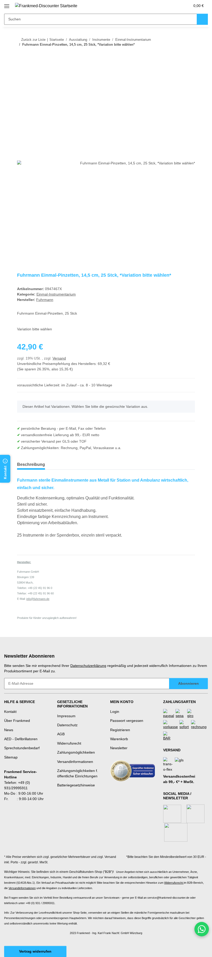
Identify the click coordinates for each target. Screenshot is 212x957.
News (8, 730)
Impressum (66, 716)
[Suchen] (202, 19)
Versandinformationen (75, 762)
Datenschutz (67, 725)
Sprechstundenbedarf (22, 748)
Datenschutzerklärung (88, 666)
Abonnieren (188, 683)
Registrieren (120, 730)
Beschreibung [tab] (31, 464)
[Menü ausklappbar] (6, 4)
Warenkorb (119, 739)
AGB (61, 734)
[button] (165, 6)
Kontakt (10, 711)
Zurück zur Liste (33, 40)
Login (114, 711)
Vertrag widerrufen (35, 951)
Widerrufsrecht (69, 743)
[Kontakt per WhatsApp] (201, 929)
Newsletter (118, 748)
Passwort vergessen (126, 721)
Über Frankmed (17, 721)
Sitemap (11, 757)
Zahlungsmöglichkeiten (76, 752)
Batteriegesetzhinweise (76, 785)
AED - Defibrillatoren (20, 739)
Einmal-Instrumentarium (56, 294)
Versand (59, 358)
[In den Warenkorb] (21, 71)
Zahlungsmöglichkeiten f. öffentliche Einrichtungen (77, 773)
